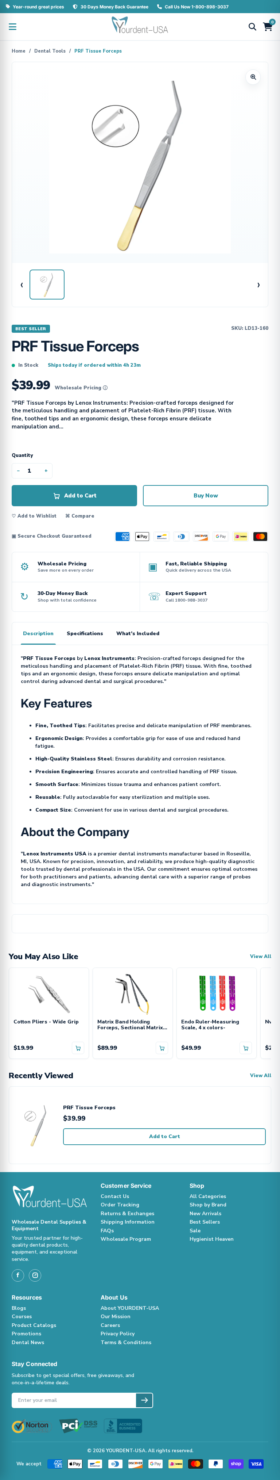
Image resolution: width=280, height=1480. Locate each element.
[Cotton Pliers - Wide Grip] (49, 993)
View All (260, 956)
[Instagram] (35, 1275)
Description (38, 633)
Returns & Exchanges (127, 1213)
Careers (110, 1325)
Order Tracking (120, 1204)
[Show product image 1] (47, 285)
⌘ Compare (79, 516)
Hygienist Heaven (212, 1239)
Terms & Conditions (126, 1342)
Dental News (28, 1342)
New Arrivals (205, 1213)
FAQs (107, 1230)
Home (19, 51)
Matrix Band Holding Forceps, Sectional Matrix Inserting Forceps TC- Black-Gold (130, 1025)
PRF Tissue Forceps (89, 1108)
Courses (22, 1316)
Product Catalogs (34, 1325)
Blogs (19, 1308)
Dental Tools (50, 51)
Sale (195, 1230)
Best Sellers (205, 1221)
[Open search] (252, 26)
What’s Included (137, 633)
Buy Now (206, 495)
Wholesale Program (126, 1239)
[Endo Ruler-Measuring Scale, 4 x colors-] (216, 993)
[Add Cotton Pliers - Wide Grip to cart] (78, 1048)
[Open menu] (12, 26)
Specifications (85, 633)
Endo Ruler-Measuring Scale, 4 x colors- (210, 1025)
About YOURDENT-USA (130, 1308)
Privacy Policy (118, 1333)
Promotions (26, 1333)
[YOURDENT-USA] (140, 26)
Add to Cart (164, 1136)
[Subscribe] (144, 1400)
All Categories (208, 1196)
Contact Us (115, 1196)
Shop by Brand (208, 1204)
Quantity (22, 455)
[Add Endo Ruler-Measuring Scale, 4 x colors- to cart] (246, 1048)
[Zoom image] (253, 77)
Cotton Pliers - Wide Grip (46, 1022)
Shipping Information (128, 1221)
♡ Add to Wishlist (34, 516)
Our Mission (116, 1316)
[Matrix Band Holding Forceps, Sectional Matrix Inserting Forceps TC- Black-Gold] (132, 993)
